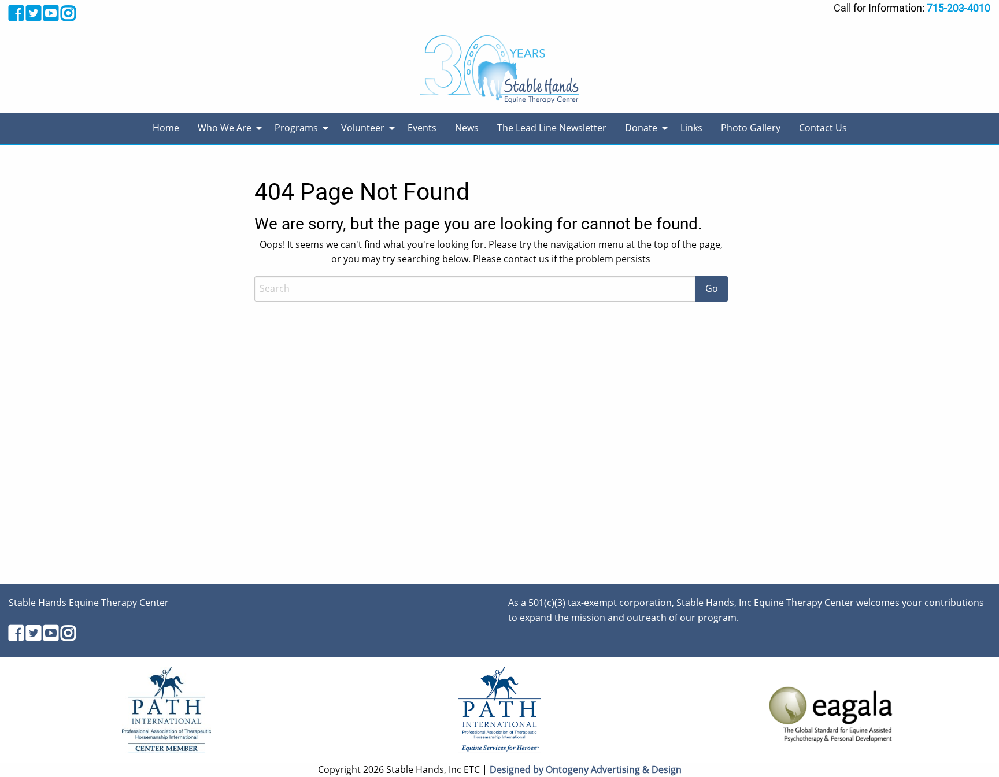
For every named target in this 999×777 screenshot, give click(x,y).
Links (691, 127)
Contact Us (823, 127)
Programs (296, 127)
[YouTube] (50, 13)
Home (166, 127)
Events (422, 127)
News (467, 127)
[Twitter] (33, 13)
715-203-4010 (958, 8)
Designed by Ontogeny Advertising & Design (586, 769)
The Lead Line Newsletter (551, 127)
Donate (641, 127)
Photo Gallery (750, 127)
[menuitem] (165, 128)
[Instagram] (68, 13)
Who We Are (224, 127)
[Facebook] (16, 13)
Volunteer (362, 127)
